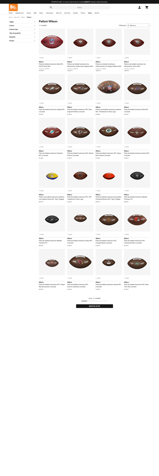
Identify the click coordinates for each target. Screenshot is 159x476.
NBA (35, 13)
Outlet (90, 13)
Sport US (58, 13)
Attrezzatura (49, 13)
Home (10, 17)
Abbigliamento (19, 13)
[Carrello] (147, 7)
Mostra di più (94, 306)
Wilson (23, 17)
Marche (97, 13)
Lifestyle (75, 13)
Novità (11, 13)
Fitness (83, 13)
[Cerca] (51, 7)
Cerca (79, 7)
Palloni (41, 13)
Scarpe (29, 13)
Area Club (67, 13)
